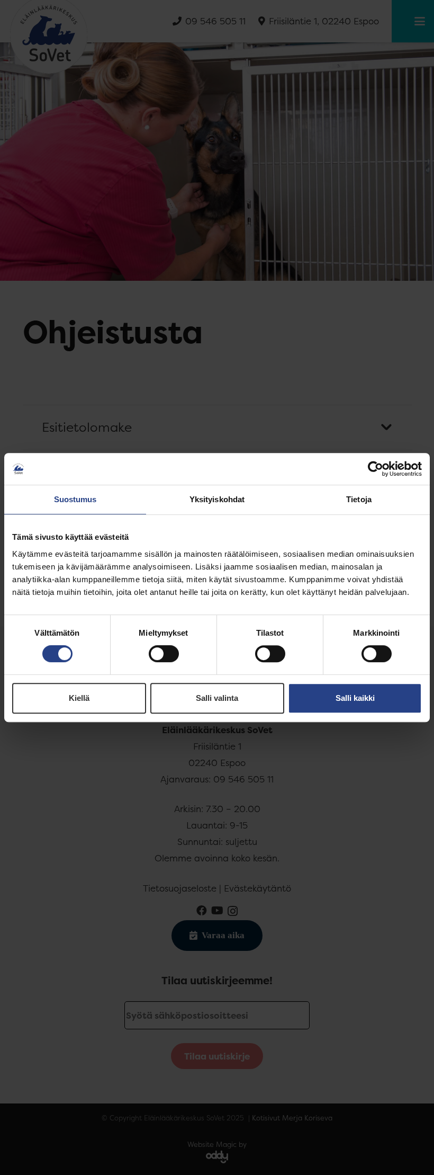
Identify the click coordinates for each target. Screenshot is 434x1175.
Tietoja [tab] (359, 499)
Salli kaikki (355, 697)
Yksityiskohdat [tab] (217, 499)
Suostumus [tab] (75, 499)
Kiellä (79, 697)
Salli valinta (217, 697)
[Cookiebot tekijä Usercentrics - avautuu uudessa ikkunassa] (375, 469)
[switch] (164, 653)
